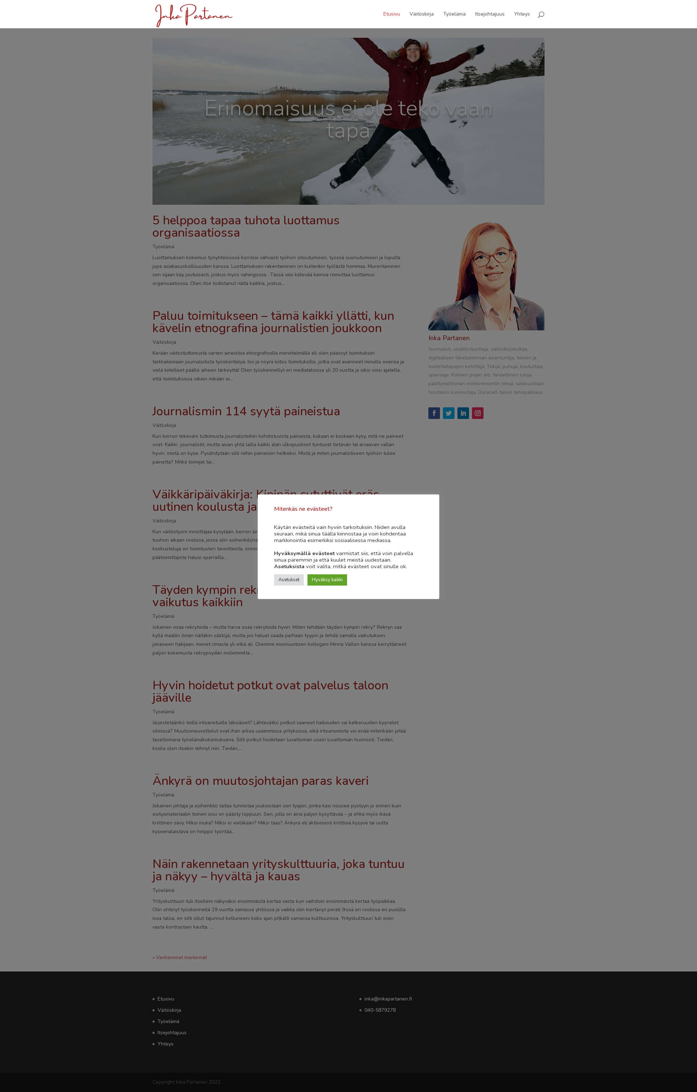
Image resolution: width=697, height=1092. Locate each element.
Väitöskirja (421, 14)
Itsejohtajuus (490, 14)
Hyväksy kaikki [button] (327, 579)
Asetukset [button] (288, 579)
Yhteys (522, 14)
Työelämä (454, 14)
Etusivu (391, 14)
